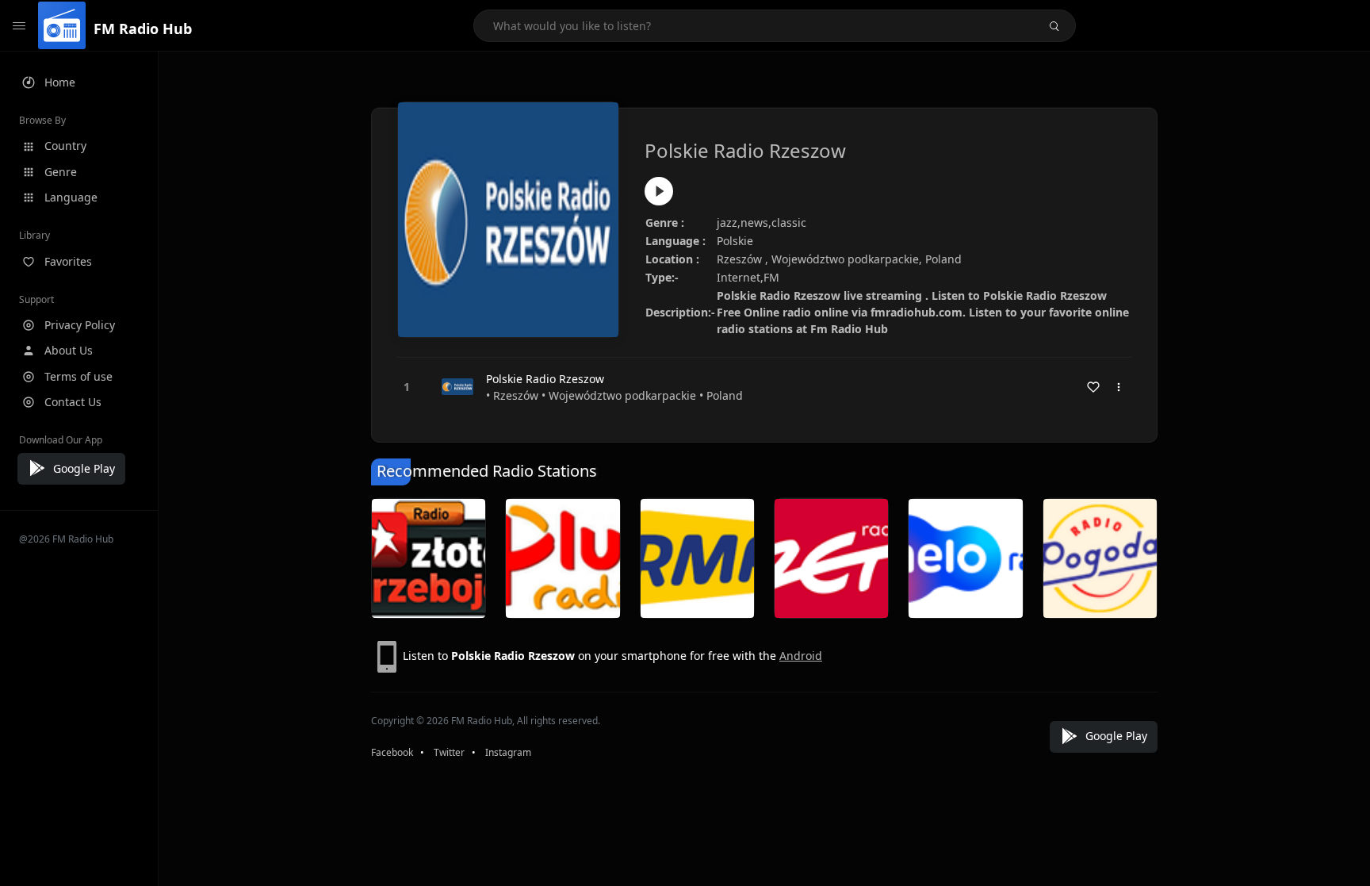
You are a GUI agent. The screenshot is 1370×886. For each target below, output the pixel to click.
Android (800, 655)
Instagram (508, 752)
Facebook (392, 752)
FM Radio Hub (143, 28)
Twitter (449, 752)
